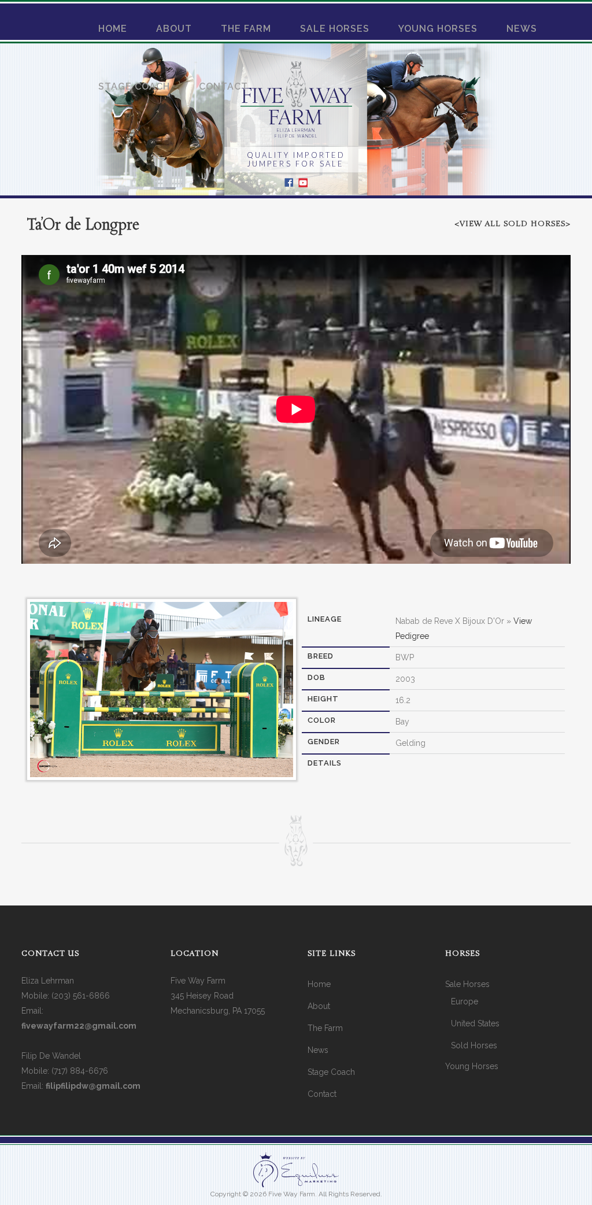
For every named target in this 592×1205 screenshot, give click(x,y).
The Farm (325, 1028)
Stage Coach (331, 1072)
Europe (464, 1001)
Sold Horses (474, 1045)
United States (475, 1023)
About (319, 1006)
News (318, 1050)
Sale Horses (467, 984)
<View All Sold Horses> (512, 224)
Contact (322, 1094)
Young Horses (471, 1066)
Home (319, 984)
